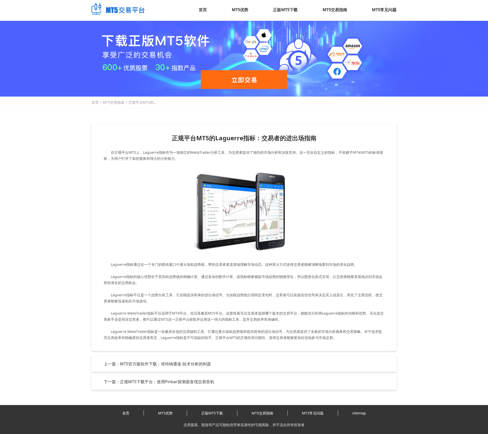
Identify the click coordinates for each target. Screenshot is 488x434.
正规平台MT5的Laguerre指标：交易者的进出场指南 (146, 102)
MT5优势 (240, 9)
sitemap (359, 413)
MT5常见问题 (384, 9)
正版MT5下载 (285, 9)
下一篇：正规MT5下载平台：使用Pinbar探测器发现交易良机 (159, 381)
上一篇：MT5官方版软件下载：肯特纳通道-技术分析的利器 (157, 364)
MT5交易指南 (335, 9)
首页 (203, 9)
